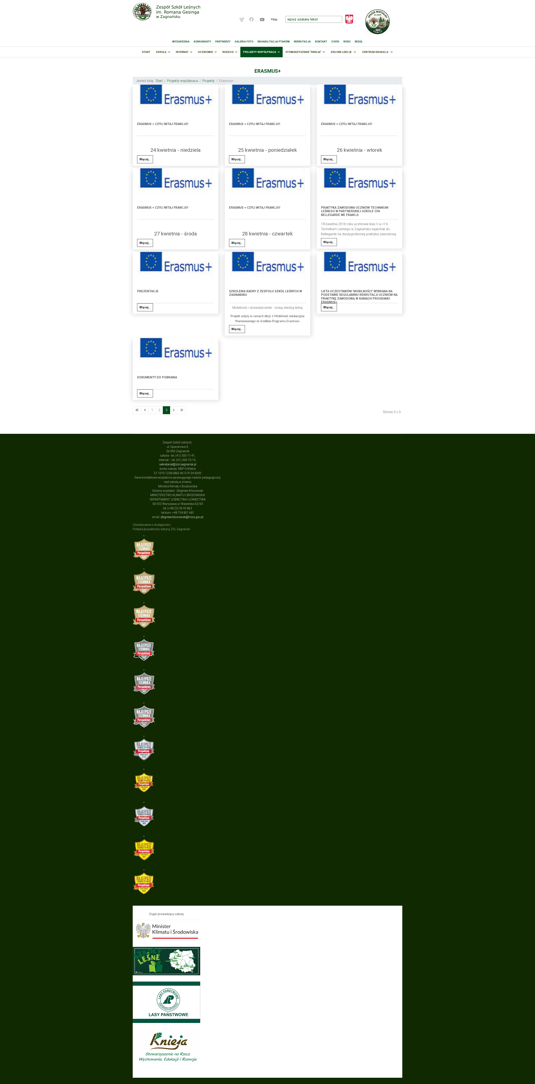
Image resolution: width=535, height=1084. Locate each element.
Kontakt (321, 41)
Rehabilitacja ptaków (273, 41)
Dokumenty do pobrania (157, 377)
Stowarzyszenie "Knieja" (303, 52)
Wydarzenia (181, 41)
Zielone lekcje (341, 52)
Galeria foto (244, 41)
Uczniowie (205, 52)
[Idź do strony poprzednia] (145, 410)
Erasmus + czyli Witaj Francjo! (162, 124)
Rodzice (228, 52)
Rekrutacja (302, 41)
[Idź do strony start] (137, 410)
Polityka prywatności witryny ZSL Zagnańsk (161, 529)
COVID (335, 41)
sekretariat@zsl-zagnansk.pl (177, 464)
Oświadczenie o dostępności (152, 524)
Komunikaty (202, 41)
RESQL (359, 41)
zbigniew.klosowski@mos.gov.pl (181, 517)
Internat (182, 52)
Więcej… (145, 159)
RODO (346, 41)
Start (146, 52)
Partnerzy (223, 41)
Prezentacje (148, 291)
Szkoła (161, 52)
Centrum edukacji (375, 52)
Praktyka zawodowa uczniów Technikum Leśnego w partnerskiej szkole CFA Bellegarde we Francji (354, 211)
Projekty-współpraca (259, 52)
